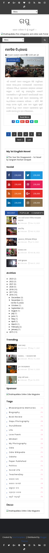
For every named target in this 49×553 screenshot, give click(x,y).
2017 (11, 292)
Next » (20, 139)
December (16, 297)
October (15, 305)
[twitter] (9, 3)
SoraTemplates (18, 537)
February (15, 326)
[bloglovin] (24, 3)
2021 (11, 284)
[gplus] (14, 3)
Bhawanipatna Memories (22, 408)
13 (39, 134)
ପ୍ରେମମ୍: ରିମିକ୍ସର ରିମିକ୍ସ (27, 239)
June (13, 316)
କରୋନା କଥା (14, 479)
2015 (11, 332)
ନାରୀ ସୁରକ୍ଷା (22, 260)
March (14, 324)
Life (11, 430)
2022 (11, 281)
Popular (24, 213)
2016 (11, 294)
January (14, 329)
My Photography (18, 443)
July (13, 313)
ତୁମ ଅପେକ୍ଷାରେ (24, 366)
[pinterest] (19, 3)
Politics (13, 465)
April (13, 321)
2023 (11, 278)
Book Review (15, 416)
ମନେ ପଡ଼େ (21, 345)
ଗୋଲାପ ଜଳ (22, 250)
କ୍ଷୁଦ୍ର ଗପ (14, 488)
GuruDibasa (15, 425)
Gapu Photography (19, 421)
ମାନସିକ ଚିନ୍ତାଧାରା (16, 49)
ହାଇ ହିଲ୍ (21, 228)
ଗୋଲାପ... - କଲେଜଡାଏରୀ (27, 356)
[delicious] (24, 7)
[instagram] (45, 3)
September (16, 308)
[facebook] (4, 3)
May (13, 318)
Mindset (13, 439)
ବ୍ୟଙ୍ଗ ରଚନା (15, 492)
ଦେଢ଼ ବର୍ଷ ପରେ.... (24, 377)
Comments (37, 213)
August (14, 310)
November (16, 300)
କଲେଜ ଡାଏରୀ (15, 483)
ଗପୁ (24, 20)
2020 (11, 286)
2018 (11, 289)
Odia (11, 447)
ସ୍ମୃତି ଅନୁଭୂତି (14, 496)
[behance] (39, 3)
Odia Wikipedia (17, 452)
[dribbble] (29, 3)
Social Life (14, 60)
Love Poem (15, 434)
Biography (14, 412)
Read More (24, 117)
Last (29, 139)
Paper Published (17, 461)
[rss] (34, 3)
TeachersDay (16, 474)
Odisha (13, 456)
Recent (11, 213)
